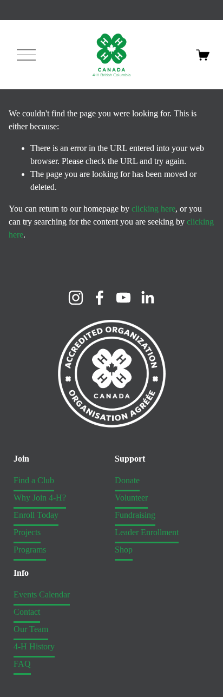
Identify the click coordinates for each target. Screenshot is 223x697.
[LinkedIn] (147, 297)
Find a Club (34, 480)
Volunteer (131, 497)
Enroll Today (36, 515)
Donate (127, 480)
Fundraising (135, 515)
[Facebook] (99, 297)
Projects (27, 532)
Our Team (31, 629)
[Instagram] (75, 297)
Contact (27, 611)
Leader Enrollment (147, 532)
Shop (124, 549)
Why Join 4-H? (40, 497)
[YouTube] (123, 297)
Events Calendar (42, 594)
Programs (30, 549)
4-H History (34, 646)
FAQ (22, 663)
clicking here (153, 208)
